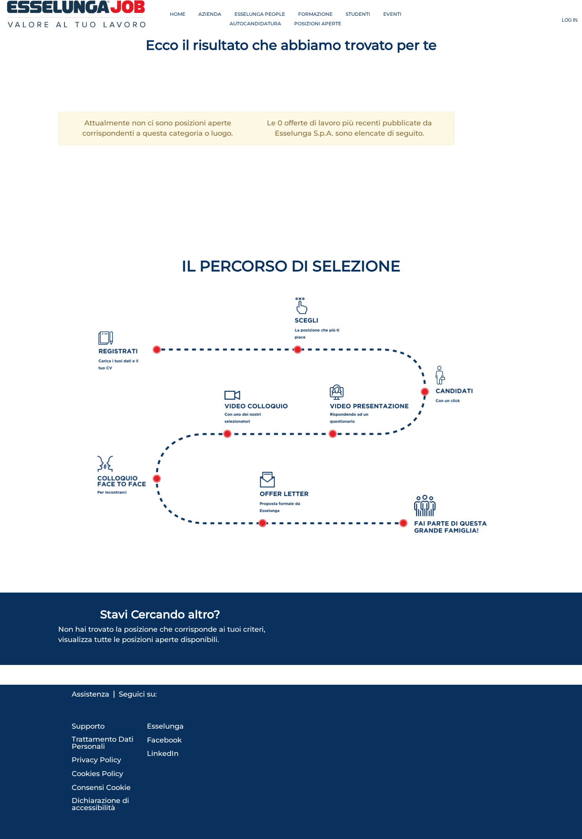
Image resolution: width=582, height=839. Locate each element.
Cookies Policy (97, 774)
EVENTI (392, 14)
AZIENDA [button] (209, 14)
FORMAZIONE (315, 14)
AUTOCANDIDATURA (255, 24)
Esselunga (165, 726)
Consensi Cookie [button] (101, 788)
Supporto (88, 726)
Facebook (164, 740)
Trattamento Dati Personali (102, 742)
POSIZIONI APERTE (317, 24)
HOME (177, 14)
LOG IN (570, 20)
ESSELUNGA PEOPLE (259, 14)
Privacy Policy (96, 760)
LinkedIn (163, 754)
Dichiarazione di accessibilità (100, 804)
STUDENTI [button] (358, 14)
